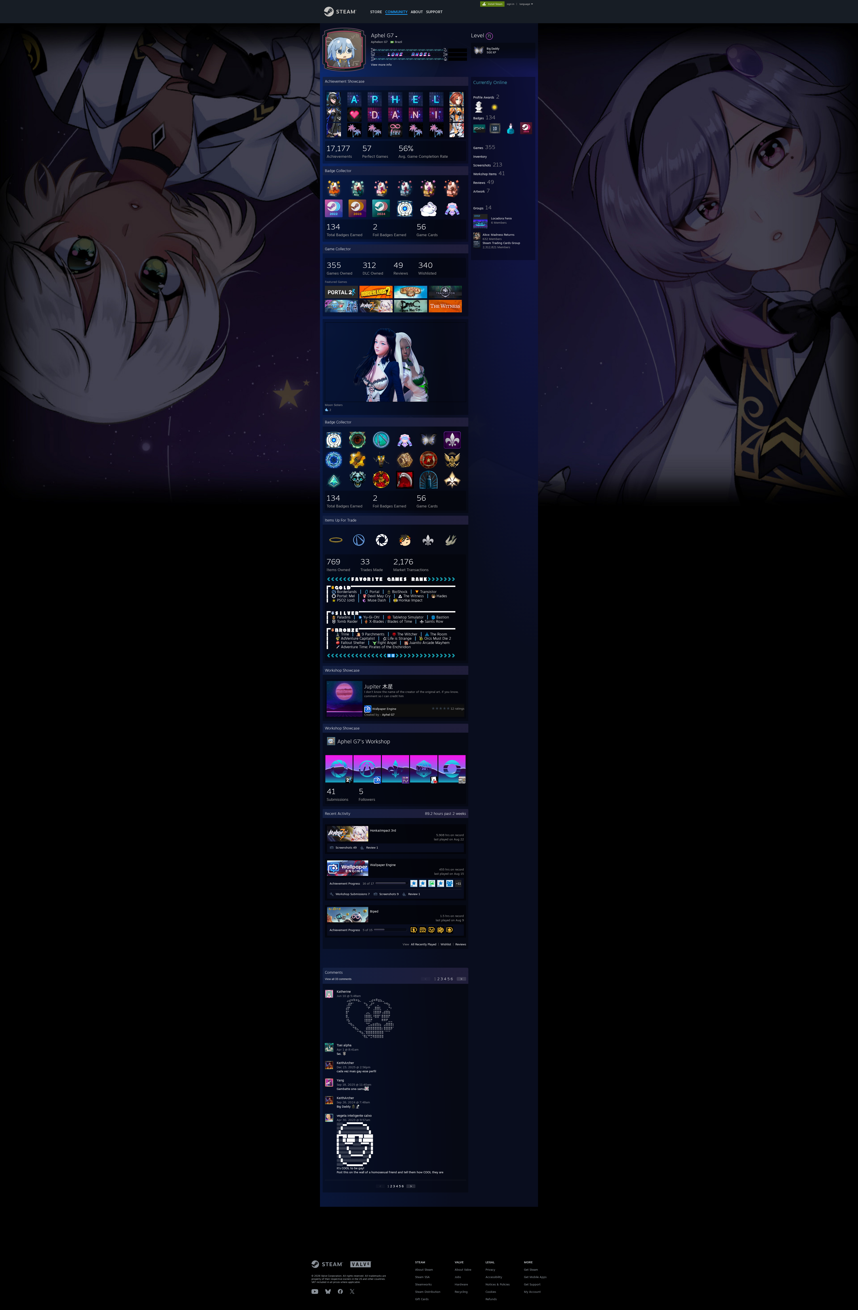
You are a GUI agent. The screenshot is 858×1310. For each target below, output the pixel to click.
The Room (438, 634)
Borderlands (346, 591)
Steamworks (423, 1284)
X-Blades (376, 621)
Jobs (458, 1277)
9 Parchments (373, 634)
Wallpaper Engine (384, 709)
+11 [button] (458, 883)
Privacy (490, 1269)
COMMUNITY (396, 12)
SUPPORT (434, 12)
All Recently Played (423, 944)
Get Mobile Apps (535, 1277)
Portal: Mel (345, 596)
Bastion (442, 617)
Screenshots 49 (346, 847)
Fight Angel (386, 642)
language (524, 4)
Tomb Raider (347, 621)
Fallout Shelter (352, 642)
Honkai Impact (410, 600)
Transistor (428, 591)
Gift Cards (422, 1299)
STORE (376, 12)
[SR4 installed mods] (395, 781)
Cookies (491, 1291)
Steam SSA (422, 1277)
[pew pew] (452, 781)
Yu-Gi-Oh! (371, 617)
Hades (441, 596)
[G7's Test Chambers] (339, 781)
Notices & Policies (498, 1284)
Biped (374, 911)
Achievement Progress (345, 883)
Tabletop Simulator (407, 617)
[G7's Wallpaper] (367, 781)
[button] (503, 35)
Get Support (532, 1284)
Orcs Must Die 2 (437, 638)
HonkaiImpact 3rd (383, 830)
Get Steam (531, 1269)
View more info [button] (381, 64)
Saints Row (433, 621)
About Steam (424, 1269)
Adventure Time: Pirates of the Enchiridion (375, 647)
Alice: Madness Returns (498, 234)
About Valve (463, 1269)
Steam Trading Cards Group (501, 243)
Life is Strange (399, 638)
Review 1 (372, 847)
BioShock (399, 591)
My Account (532, 1291)
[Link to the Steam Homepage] (340, 15)
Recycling (461, 1291)
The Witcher (406, 634)
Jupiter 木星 (378, 686)
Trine (344, 634)
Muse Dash (376, 600)
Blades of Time (399, 621)
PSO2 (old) (345, 600)
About (417, 12)
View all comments (338, 979)
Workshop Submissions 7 (353, 894)
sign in (510, 4)
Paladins (343, 617)
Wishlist (446, 944)
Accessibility (494, 1277)
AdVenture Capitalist (357, 638)
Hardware (461, 1284)
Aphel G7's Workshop (363, 741)
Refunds (491, 1299)
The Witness (413, 596)
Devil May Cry (378, 596)
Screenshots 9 (389, 894)
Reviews (460, 944)
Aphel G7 (388, 714)
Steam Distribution (427, 1291)
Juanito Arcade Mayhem (429, 642)
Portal (373, 591)
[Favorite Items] (423, 781)
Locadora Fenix (501, 218)
